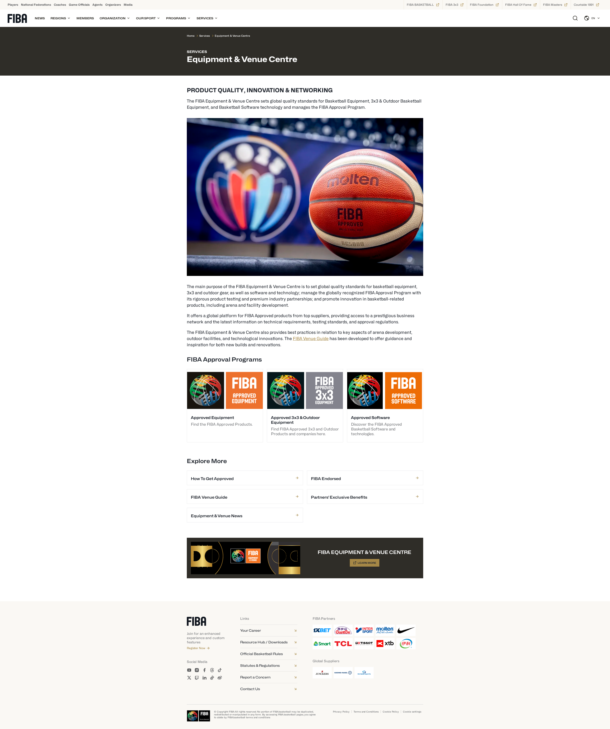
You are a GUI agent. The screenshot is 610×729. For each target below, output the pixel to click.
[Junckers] (322, 672)
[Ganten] (343, 630)
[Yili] (406, 643)
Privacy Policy (341, 711)
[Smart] (322, 643)
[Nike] (406, 630)
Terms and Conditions (366, 711)
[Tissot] (364, 643)
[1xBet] (322, 630)
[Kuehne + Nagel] (343, 672)
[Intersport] (364, 630)
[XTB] (385, 643)
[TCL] (343, 643)
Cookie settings (412, 711)
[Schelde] (364, 672)
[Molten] (385, 630)
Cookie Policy (391, 711)
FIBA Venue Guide (311, 338)
